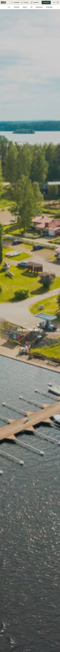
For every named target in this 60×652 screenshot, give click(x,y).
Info (31, 7)
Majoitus (25, 7)
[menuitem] (15, 2)
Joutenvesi (35, 2)
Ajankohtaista (39, 7)
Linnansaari (16, 2)
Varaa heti (45, 2)
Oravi (9, 7)
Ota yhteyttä (49, 7)
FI (53, 2)
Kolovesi (26, 2)
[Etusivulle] (3, 2)
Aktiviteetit (16, 7)
